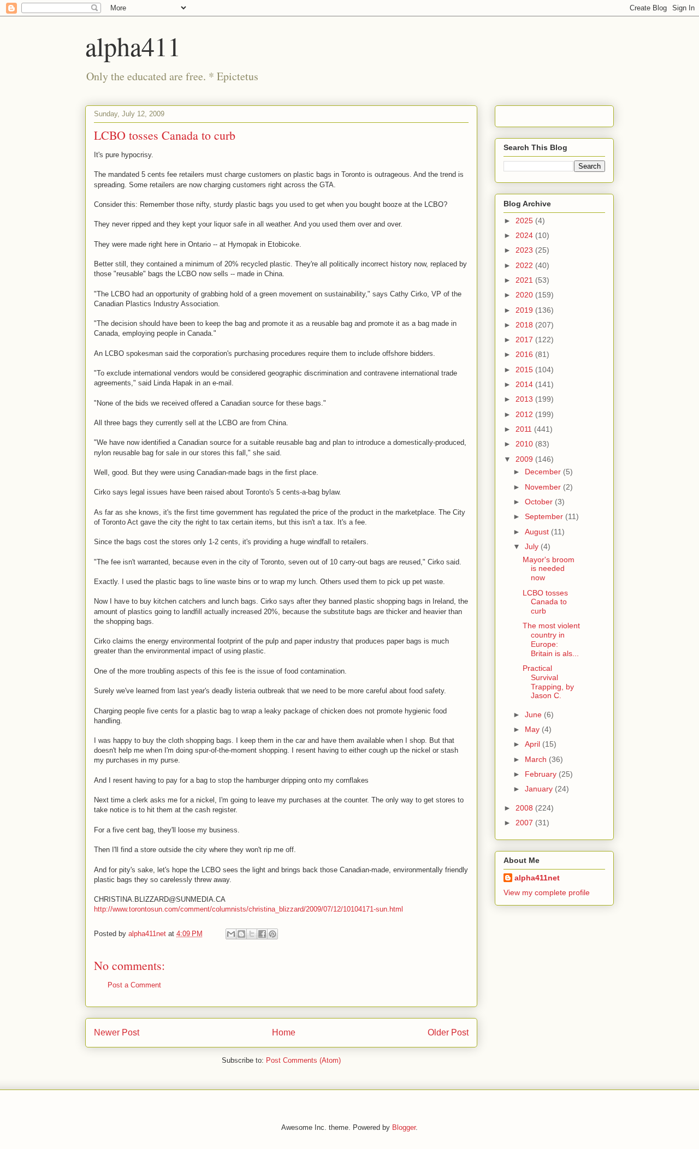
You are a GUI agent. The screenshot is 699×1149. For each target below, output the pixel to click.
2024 (525, 235)
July (533, 546)
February (542, 774)
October (540, 501)
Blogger (404, 1127)
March (537, 759)
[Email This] (231, 933)
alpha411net (537, 877)
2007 (525, 822)
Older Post (448, 1032)
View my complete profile (546, 892)
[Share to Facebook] (262, 933)
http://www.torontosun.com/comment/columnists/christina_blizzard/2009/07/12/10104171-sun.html (248, 909)
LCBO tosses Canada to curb (545, 602)
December (544, 471)
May (533, 729)
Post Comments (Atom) (303, 1060)
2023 (525, 250)
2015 (525, 369)
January (540, 788)
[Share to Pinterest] (272, 933)
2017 (525, 339)
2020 (525, 294)
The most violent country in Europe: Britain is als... (551, 639)
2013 (525, 399)
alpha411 (133, 45)
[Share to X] (251, 933)
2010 (525, 443)
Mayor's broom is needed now (548, 568)
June (534, 714)
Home (283, 1032)
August (538, 531)
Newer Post (116, 1032)
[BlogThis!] (241, 933)
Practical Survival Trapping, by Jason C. (548, 682)
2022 (525, 265)
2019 (525, 310)
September (545, 516)
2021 (525, 280)
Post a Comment (134, 985)
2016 (525, 354)
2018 (525, 324)
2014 (525, 384)
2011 (525, 429)
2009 (525, 459)
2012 (525, 414)
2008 (525, 807)
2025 (525, 220)
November (544, 487)
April (533, 744)
